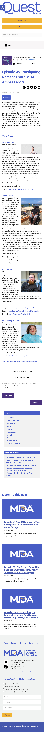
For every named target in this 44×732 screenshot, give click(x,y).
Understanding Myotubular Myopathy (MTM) (22, 465)
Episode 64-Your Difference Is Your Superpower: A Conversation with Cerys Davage (22, 525)
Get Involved (11, 423)
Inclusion (10, 429)
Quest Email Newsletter (12, 684)
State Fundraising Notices (22, 729)
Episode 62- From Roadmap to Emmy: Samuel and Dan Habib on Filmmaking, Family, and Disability (21, 615)
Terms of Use (12, 729)
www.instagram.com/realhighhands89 (21, 308)
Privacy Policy (5, 729)
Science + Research (13, 443)
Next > (35, 402)
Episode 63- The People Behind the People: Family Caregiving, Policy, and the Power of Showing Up (22, 570)
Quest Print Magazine (12, 686)
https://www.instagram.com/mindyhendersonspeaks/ (19, 361)
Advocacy (10, 418)
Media (5, 643)
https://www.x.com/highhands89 (19, 314)
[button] (2, 7)
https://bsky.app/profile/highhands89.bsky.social (23, 311)
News (8, 438)
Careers (14, 643)
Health (9, 426)
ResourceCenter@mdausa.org (21, 671)
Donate (23, 643)
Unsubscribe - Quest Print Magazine (16, 689)
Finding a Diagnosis (13, 420)
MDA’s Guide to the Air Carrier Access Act (21, 457)
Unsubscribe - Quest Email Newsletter (17, 692)
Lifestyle (10, 435)
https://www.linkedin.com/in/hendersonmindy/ (23, 356)
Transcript (6, 97)
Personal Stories (12, 441)
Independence (11, 432)
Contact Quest (34, 643)
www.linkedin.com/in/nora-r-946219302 (21, 189)
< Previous (8, 395)
